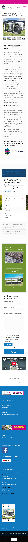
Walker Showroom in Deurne (8, 437)
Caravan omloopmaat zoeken (14, 1)
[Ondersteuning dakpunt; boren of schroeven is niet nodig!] (14, 39)
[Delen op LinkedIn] (20, 383)
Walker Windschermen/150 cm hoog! (10, 414)
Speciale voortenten (6, 405)
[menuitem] (24, 7)
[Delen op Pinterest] (16, 383)
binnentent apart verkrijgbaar (12, 117)
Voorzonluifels (5, 407)
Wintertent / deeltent (6, 410)
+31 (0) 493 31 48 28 (15, 3)
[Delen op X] (8, 383)
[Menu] (24, 7)
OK (14, 539)
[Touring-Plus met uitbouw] (9, 39)
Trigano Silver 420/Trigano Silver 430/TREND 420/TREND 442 (12, 232)
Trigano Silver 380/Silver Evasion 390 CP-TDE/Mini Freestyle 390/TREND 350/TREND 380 (13, 225)
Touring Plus (8, 191)
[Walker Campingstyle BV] (11, 7)
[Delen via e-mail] (24, 383)
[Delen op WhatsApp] (12, 383)
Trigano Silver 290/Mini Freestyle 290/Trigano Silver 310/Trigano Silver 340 (13, 172)
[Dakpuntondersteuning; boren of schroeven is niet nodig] (18, 39)
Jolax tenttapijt (5, 412)
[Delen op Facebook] (4, 383)
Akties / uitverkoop (6, 433)
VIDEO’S (3, 440)
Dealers (4, 435)
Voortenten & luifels (6, 403)
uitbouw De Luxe (17, 107)
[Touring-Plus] (14, 27)
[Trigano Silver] (23, 39)
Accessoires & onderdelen (8, 417)
